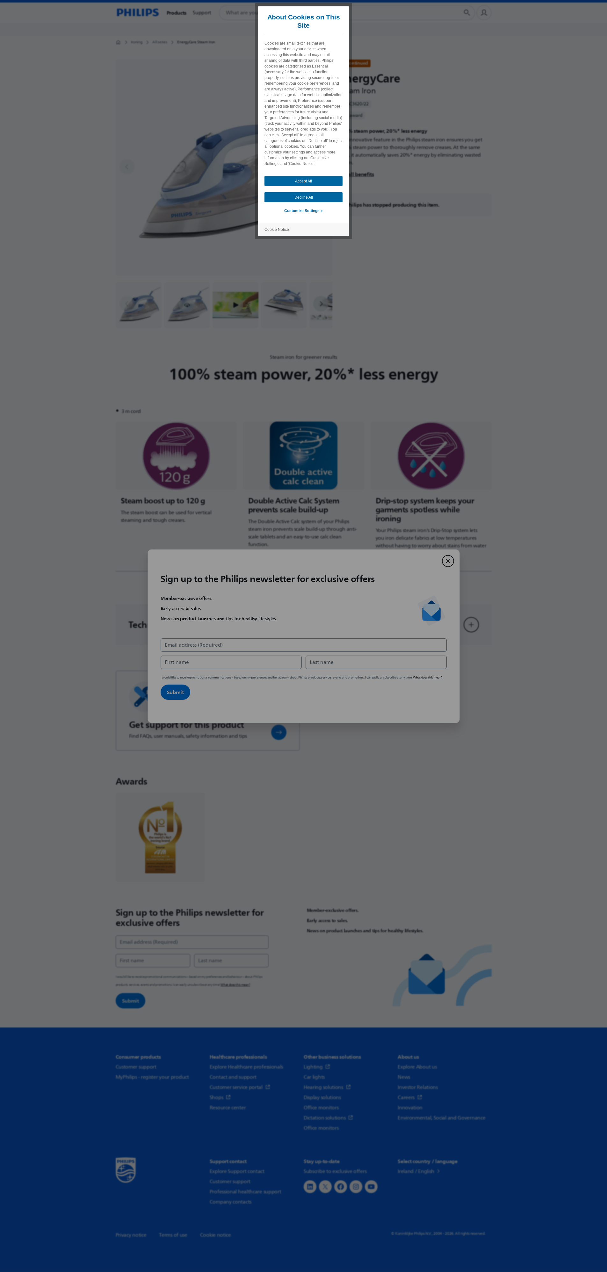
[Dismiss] (448, 561)
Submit (175, 692)
